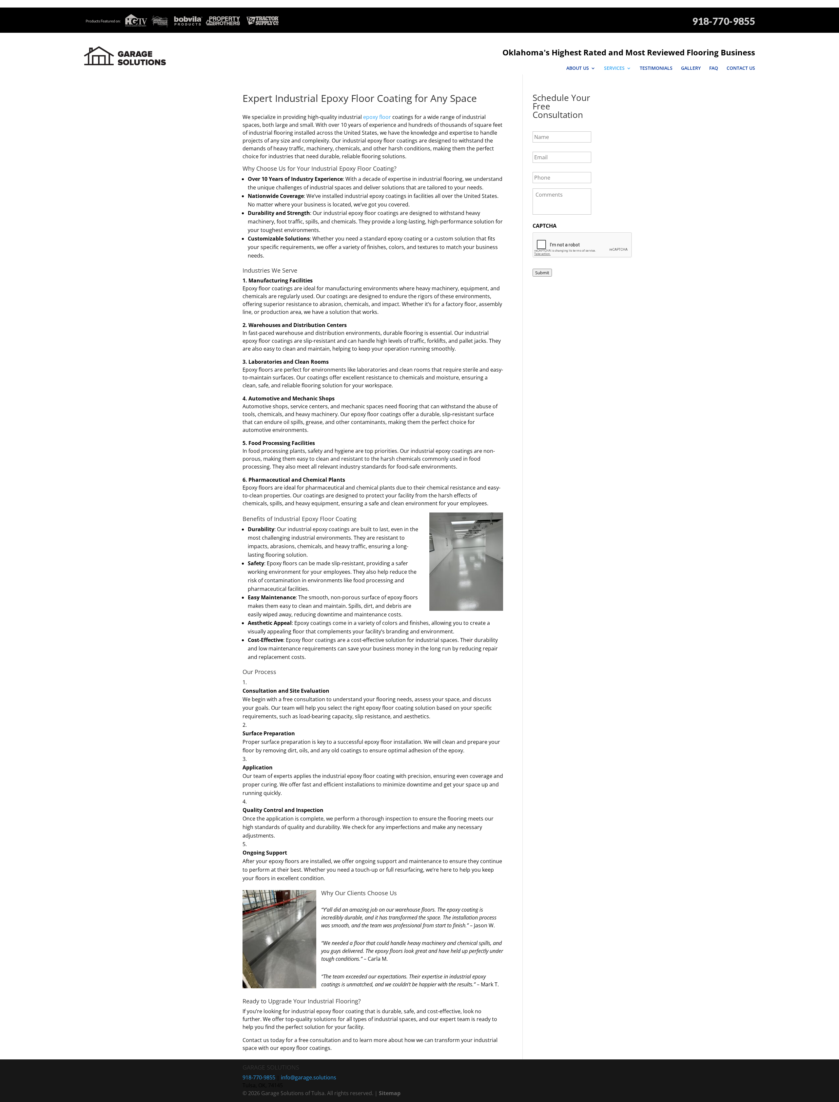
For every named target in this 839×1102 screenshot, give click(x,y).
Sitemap (389, 1093)
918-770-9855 (723, 21)
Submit (542, 273)
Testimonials (656, 68)
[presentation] (582, 245)
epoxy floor (377, 117)
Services (614, 68)
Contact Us (741, 68)
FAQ (713, 68)
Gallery (691, 68)
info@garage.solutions (308, 1077)
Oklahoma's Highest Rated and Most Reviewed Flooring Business (628, 52)
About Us (577, 68)
